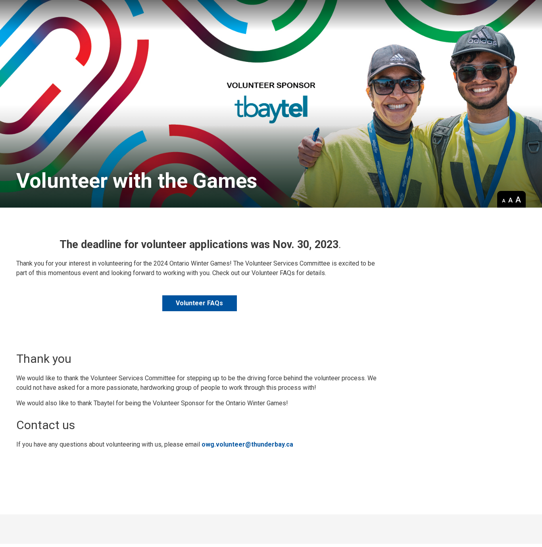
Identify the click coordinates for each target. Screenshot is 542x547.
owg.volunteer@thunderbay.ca (247, 444)
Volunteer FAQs (199, 303)
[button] (503, 200)
